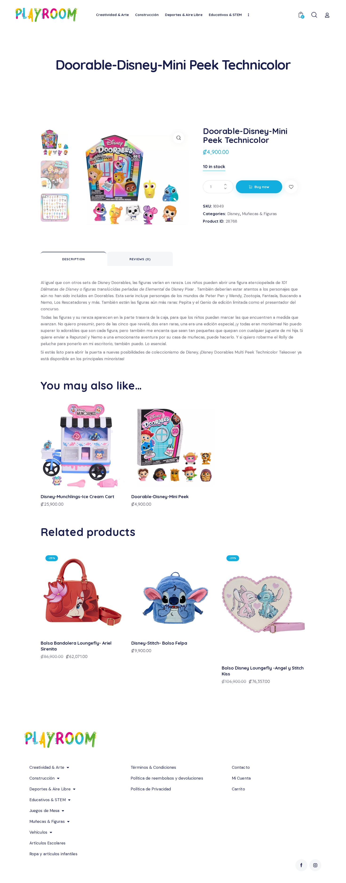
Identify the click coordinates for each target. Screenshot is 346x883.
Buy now (262, 187)
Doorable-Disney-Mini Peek (160, 496)
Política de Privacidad (151, 789)
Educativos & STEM (47, 799)
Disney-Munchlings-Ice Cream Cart (77, 496)
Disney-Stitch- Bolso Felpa (159, 643)
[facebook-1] (301, 865)
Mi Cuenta (241, 778)
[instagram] (315, 865)
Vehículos (38, 832)
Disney (233, 213)
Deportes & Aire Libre (50, 789)
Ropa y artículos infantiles (53, 853)
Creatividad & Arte (46, 767)
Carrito (238, 789)
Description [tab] (73, 259)
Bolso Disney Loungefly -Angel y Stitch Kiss (263, 671)
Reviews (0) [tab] (140, 259)
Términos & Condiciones (153, 767)
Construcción (42, 778)
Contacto (241, 767)
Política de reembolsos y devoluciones (167, 778)
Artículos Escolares (47, 843)
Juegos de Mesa (44, 810)
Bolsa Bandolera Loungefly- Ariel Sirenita (76, 646)
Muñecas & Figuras (259, 213)
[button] (178, 137)
